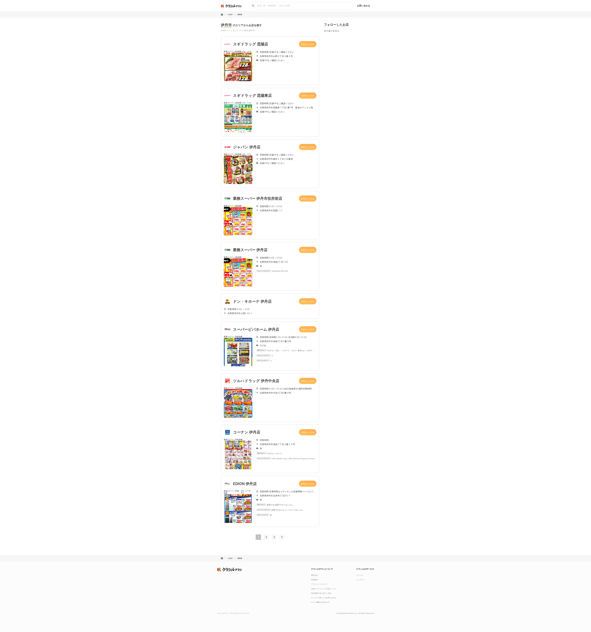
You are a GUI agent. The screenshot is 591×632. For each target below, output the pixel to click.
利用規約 (314, 580)
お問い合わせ (363, 5)
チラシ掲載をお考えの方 (320, 602)
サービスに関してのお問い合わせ (323, 598)
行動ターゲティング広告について (323, 589)
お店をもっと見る (307, 44)
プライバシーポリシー (319, 584)
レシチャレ (360, 580)
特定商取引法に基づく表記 (321, 593)
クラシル (359, 575)
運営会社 (314, 575)
